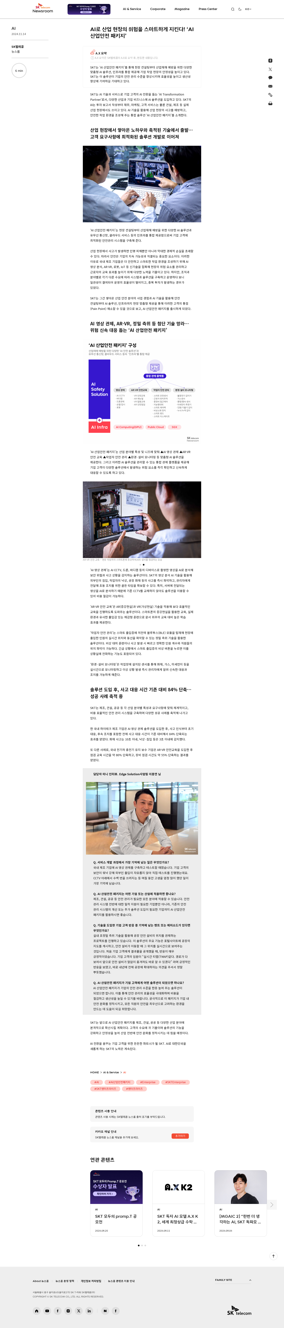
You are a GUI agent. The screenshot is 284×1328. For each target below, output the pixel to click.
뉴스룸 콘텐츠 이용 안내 (121, 1281)
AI (14, 29)
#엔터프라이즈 (134, 1089)
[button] (140, 565)
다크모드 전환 (240, 9)
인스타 (68, 1311)
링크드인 (89, 1311)
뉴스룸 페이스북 (116, 1311)
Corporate (157, 9)
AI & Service (132, 9)
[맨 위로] (273, 1256)
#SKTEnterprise (175, 1082)
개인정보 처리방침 (91, 1281)
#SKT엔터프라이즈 (105, 1089)
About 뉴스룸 (41, 1281)
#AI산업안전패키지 (119, 1082)
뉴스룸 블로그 (105, 1311)
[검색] (233, 9)
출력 (270, 103)
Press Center (208, 9)
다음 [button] (272, 1205)
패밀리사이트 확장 (233, 1280)
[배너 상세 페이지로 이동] (89, 9)
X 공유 (270, 69)
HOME (94, 1072)
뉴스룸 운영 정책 (65, 1281)
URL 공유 (270, 95)
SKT (43, 8)
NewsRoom (43, 11)
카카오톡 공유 (270, 78)
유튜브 (47, 1311)
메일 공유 (270, 86)
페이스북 (58, 1311)
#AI (96, 1082)
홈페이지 (37, 1311)
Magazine (182, 9)
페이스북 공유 (270, 61)
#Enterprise (147, 1082)
